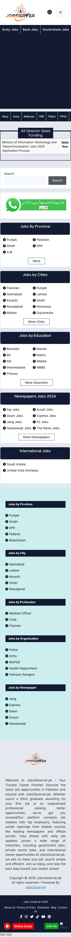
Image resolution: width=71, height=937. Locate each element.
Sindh (11, 246)
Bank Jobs (30, 29)
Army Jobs (10, 29)
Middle (42, 361)
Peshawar (44, 306)
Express (15, 705)
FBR (41, 116)
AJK (10, 252)
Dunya (13, 717)
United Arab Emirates (22, 470)
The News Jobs (48, 428)
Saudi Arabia (16, 464)
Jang (12, 699)
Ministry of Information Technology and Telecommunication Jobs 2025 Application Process (29, 146)
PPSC (63, 116)
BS (9, 355)
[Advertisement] (35, 71)
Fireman (15, 626)
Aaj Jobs (13, 409)
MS (9, 361)
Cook (13, 619)
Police (52, 116)
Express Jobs (46, 416)
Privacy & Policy (26, 907)
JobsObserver (35, 887)
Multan (12, 313)
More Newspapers (36, 437)
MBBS (41, 367)
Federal (14, 534)
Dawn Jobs (15, 416)
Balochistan (17, 540)
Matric (41, 355)
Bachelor (13, 349)
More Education (36, 382)
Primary (12, 373)
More (36, 261)
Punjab (12, 239)
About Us (9, 907)
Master (42, 349)
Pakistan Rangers (22, 674)
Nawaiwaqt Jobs (19, 428)
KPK (40, 246)
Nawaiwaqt (17, 723)
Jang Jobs (14, 422)
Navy (5, 116)
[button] (50, 12)
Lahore (42, 294)
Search (9, 174)
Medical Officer (20, 613)
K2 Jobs (42, 422)
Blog (53, 907)
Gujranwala (45, 313)
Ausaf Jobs (45, 409)
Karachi (12, 300)
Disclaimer (43, 907)
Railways (29, 116)
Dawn (13, 711)
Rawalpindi (15, 306)
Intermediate (16, 367)
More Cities (36, 322)
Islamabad (14, 294)
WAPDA (14, 662)
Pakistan (43, 239)
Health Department (23, 668)
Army (16, 116)
